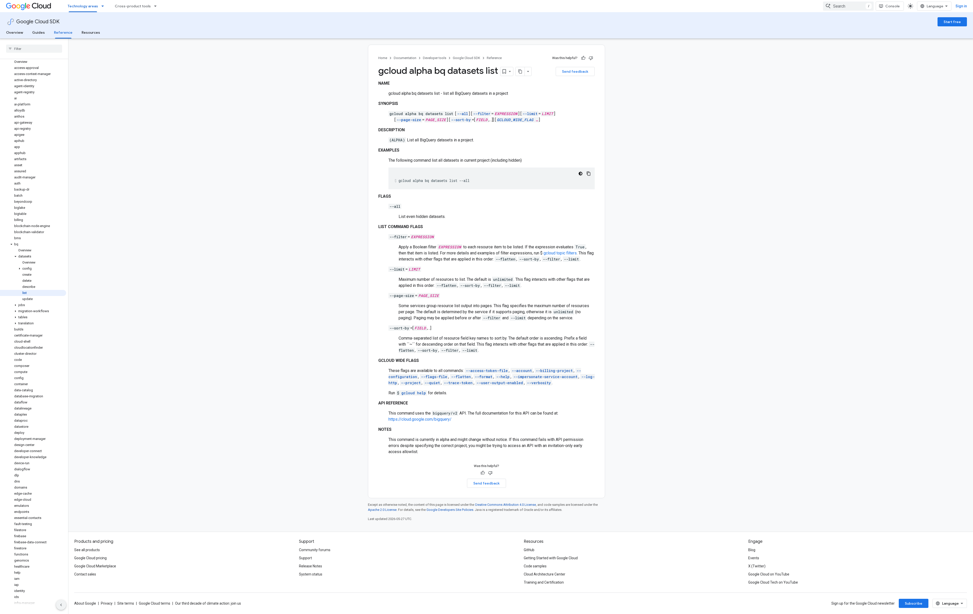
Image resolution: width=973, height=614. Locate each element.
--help (503, 376)
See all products (87, 550)
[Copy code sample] (589, 174)
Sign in (961, 6)
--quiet (432, 382)
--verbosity (539, 382)
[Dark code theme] (580, 174)
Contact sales (85, 574)
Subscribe (913, 603)
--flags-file (434, 376)
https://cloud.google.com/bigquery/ (420, 419)
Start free (952, 22)
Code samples (535, 566)
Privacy (107, 603)
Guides (38, 32)
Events (753, 558)
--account (522, 370)
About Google (85, 603)
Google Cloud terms (154, 603)
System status (310, 574)
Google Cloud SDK (38, 21)
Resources (91, 32)
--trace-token (458, 382)
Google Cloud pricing (90, 558)
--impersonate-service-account (545, 376)
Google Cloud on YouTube (768, 574)
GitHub (529, 550)
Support (305, 558)
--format (483, 376)
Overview (14, 32)
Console (892, 6)
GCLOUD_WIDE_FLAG (515, 119)
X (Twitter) (756, 566)
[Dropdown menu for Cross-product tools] (157, 6)
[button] (33, 244)
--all (462, 113)
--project (411, 382)
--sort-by (461, 119)
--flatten (461, 376)
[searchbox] (34, 49)
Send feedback (575, 71)
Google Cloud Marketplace (95, 566)
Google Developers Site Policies (449, 510)
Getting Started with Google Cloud (551, 558)
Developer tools (434, 58)
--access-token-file (487, 370)
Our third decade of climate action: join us (208, 603)
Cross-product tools (133, 6)
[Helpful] (583, 58)
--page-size (409, 119)
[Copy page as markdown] (520, 71)
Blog (751, 550)
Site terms (125, 603)
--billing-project (554, 370)
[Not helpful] (591, 58)
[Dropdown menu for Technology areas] (104, 6)
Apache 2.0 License (382, 510)
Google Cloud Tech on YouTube (773, 582)
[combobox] (848, 6)
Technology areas (83, 6)
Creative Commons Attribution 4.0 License (505, 505)
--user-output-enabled (499, 382)
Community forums (314, 550)
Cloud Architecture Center (544, 574)
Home (382, 58)
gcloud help (413, 392)
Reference (63, 32)
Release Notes (310, 566)
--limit (529, 113)
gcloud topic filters (560, 253)
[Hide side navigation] (61, 605)
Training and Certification (544, 582)
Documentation (405, 58)
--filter (481, 113)
